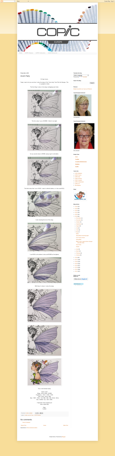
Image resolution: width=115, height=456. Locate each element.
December (78, 218)
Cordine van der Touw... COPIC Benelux (32, 415)
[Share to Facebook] (41, 413)
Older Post (65, 425)
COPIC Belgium (78, 173)
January (78, 255)
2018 (76, 257)
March (77, 251)
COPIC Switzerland (79, 182)
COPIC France (78, 175)
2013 (76, 267)
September (78, 224)
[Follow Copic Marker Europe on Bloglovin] (80, 279)
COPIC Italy (77, 176)
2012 (76, 269)
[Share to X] (39, 413)
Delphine (77, 164)
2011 (76, 271)
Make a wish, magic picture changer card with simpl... (84, 242)
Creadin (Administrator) (81, 161)
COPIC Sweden (78, 180)
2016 (76, 261)
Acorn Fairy (78, 244)
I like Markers (78, 185)
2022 (76, 210)
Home (20, 53)
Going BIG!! (78, 239)
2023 (76, 208)
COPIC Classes (29, 53)
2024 (76, 206)
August (78, 226)
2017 (76, 259)
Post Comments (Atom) (32, 427)
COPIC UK (77, 183)
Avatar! (77, 246)
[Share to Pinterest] (42, 413)
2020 (76, 214)
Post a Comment (26, 422)
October (78, 222)
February (78, 253)
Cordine (77, 159)
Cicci (76, 156)
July (77, 228)
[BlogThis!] (37, 413)
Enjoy (77, 233)
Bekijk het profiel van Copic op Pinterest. (82, 89)
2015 (76, 263)
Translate (85, 77)
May (77, 231)
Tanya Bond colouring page (82, 235)
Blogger (63, 436)
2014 (76, 265)
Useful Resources (52, 53)
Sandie (77, 166)
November (78, 220)
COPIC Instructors (40, 53)
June (77, 230)
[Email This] (36, 413)
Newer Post (23, 425)
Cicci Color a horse (80, 237)
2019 (76, 216)
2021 (76, 212)
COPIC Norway (78, 178)
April (77, 249)
